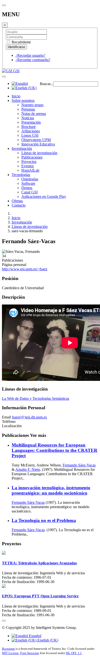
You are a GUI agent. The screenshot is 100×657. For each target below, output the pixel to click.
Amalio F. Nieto (27, 469)
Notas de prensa (33, 114)
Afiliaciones (30, 131)
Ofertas (17, 201)
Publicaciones (31, 157)
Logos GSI (29, 135)
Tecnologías (21, 175)
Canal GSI (29, 192)
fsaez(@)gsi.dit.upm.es (29, 417)
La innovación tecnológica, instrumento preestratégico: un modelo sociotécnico (51, 490)
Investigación (22, 148)
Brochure (28, 127)
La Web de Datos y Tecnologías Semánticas (35, 398)
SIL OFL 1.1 (74, 653)
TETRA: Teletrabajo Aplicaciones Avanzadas (39, 563)
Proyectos (28, 162)
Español (34, 636)
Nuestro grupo (32, 105)
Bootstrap (8, 648)
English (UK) (47, 640)
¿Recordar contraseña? (33, 60)
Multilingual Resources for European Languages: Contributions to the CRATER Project (54, 450)
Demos (26, 188)
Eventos (27, 166)
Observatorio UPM (36, 140)
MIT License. (10, 653)
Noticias (27, 118)
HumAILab (30, 170)
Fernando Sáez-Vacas (79, 465)
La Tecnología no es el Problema (44, 520)
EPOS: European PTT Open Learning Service (40, 596)
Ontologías (29, 179)
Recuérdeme (21, 42)
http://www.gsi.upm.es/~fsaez (24, 269)
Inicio (16, 96)
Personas (28, 109)
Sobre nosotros (23, 100)
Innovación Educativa (38, 144)
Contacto (18, 205)
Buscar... (46, 84)
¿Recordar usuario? (30, 55)
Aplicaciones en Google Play (43, 196)
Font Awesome (29, 653)
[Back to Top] (4, 620)
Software (28, 183)
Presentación (31, 122)
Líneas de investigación (39, 153)
